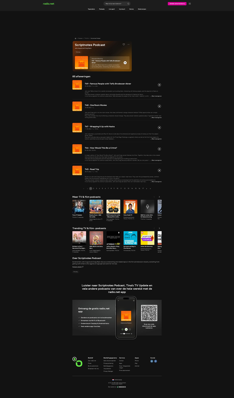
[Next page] (146, 188)
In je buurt (122, 9)
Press (89, 363)
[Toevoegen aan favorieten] (123, 44)
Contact (121, 360)
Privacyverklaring (108, 363)
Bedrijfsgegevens (108, 366)
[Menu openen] (190, 4)
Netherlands (118, 379)
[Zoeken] (128, 4)
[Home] (75, 38)
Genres (131, 9)
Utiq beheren (107, 368)
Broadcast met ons (93, 368)
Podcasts (101, 9)
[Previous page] (87, 188)
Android (137, 366)
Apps (120, 363)
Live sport (112, 9)
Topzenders (91, 9)
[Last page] (150, 188)
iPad (136, 363)
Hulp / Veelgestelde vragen (124, 367)
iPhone (137, 360)
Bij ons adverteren (93, 366)
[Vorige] (154, 196)
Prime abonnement (124, 370)
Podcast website (77, 267)
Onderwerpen (142, 9)
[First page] (83, 188)
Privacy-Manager (108, 371)
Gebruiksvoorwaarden (110, 360)
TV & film (78, 52)
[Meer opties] (128, 44)
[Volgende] (159, 196)
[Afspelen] (125, 62)
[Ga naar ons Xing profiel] (155, 361)
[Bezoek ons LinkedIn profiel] (151, 361)
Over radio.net (92, 360)
